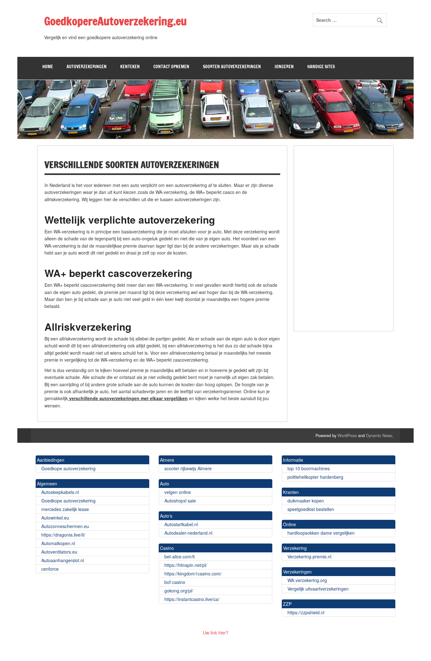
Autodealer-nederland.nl (187, 533)
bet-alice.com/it (179, 556)
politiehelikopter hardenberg (314, 477)
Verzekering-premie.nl (308, 556)
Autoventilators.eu (58, 552)
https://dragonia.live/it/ (62, 535)
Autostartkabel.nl (180, 524)
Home (47, 66)
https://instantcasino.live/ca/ (191, 599)
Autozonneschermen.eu (64, 526)
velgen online (177, 492)
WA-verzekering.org (306, 580)
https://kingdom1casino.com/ (192, 573)
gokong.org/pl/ (178, 590)
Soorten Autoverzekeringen (232, 66)
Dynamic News (379, 435)
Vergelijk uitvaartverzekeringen (317, 589)
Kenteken (130, 66)
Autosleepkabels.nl (59, 492)
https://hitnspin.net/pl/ (185, 565)
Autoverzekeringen (87, 66)
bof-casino (174, 582)
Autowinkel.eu (54, 517)
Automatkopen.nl (57, 543)
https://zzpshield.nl (305, 612)
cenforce (49, 569)
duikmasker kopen (305, 500)
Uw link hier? (215, 632)
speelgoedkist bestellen (310, 509)
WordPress (347, 435)
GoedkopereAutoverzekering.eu (115, 21)
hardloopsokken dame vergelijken (320, 533)
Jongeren (284, 66)
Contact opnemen (171, 66)
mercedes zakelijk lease (64, 509)
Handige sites (321, 66)
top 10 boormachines (308, 468)
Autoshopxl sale (179, 500)
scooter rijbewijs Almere (187, 468)
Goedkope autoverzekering (68, 468)
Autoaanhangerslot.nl (62, 560)
